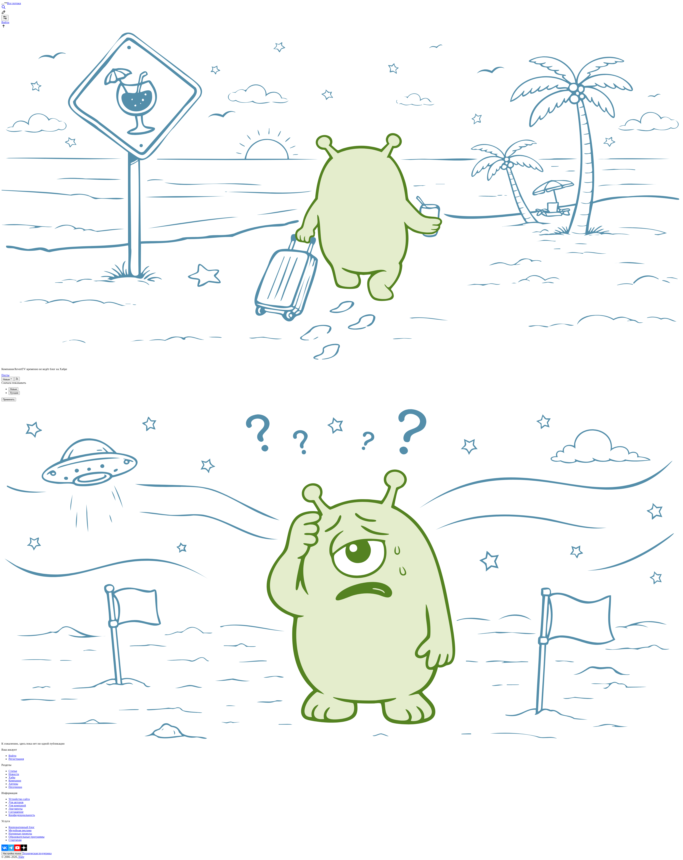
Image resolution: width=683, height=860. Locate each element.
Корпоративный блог (22, 827)
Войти (12, 755)
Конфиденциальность (22, 815)
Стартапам (15, 840)
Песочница (15, 787)
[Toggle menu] (2, 4)
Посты (5, 375)
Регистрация (16, 758)
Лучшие (14, 393)
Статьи (13, 771)
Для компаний (17, 805)
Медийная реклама (20, 830)
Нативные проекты (20, 833)
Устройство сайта (19, 799)
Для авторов (16, 802)
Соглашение (16, 811)
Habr (21, 856)
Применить (9, 399)
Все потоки (14, 3)
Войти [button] (5, 22)
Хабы (12, 777)
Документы (16, 808)
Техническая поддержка (37, 853)
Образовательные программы (26, 836)
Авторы (13, 783)
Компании (15, 780)
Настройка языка (12, 853)
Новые (6, 379)
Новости (14, 774)
